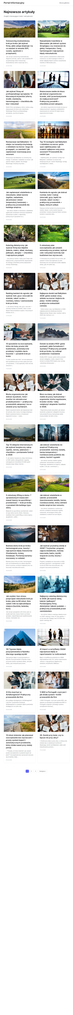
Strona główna (64, 3)
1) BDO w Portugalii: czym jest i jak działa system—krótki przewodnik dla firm (53, 694)
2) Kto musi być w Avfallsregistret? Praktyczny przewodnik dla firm (18, 694)
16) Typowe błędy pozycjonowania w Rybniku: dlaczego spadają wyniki (18, 651)
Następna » (42, 771)
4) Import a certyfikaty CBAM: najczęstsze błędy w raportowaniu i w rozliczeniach (53, 651)
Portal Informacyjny (14, 3)
